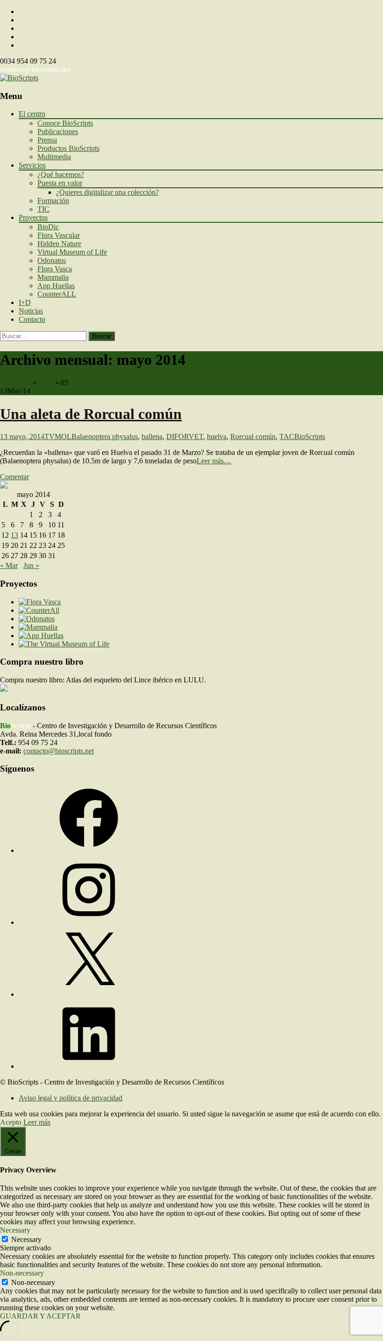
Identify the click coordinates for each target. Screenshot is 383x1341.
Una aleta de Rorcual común (91, 413)
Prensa (47, 140)
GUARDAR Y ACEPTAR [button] (40, 1316)
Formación (53, 201)
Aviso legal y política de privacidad (70, 1098)
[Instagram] (89, 922)
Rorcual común (253, 436)
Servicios (32, 165)
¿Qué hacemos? (60, 174)
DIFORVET (184, 436)
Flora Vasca (54, 269)
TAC (286, 436)
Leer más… (214, 461)
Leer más (36, 1122)
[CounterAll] (39, 610)
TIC (43, 209)
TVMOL (57, 436)
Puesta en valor (59, 183)
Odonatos (51, 260)
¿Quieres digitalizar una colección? (107, 192)
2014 (45, 382)
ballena (152, 436)
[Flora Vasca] (40, 602)
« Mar (9, 565)
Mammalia (53, 277)
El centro (32, 114)
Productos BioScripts (68, 148)
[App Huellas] (41, 635)
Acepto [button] (10, 1122)
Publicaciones (57, 131)
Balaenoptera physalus (104, 436)
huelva (217, 436)
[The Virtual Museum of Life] (64, 644)
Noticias (31, 311)
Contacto (32, 319)
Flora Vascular (58, 235)
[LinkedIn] (89, 1066)
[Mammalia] (38, 627)
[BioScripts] (19, 78)
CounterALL (56, 294)
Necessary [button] (15, 1230)
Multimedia (54, 157)
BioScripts (15, 382)
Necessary (26, 1239)
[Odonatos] (37, 619)
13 (14, 535)
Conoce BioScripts (65, 123)
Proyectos (33, 217)
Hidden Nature (59, 244)
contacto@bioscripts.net (35, 69)
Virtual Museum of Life (72, 252)
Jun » (31, 565)
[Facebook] (89, 850)
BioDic (48, 227)
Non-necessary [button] (22, 1273)
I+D (25, 302)
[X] (89, 994)
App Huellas (56, 286)
